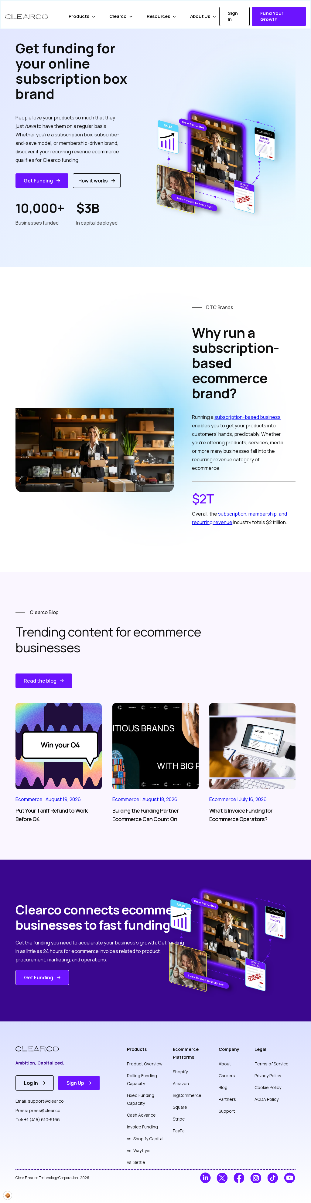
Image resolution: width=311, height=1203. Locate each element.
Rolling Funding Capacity (142, 1079)
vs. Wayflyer (139, 1150)
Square (180, 1107)
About (225, 1064)
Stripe (179, 1119)
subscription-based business (247, 417)
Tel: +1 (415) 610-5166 (37, 1119)
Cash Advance (141, 1115)
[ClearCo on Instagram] (256, 1178)
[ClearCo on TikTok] (273, 1178)
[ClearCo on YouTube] (290, 1178)
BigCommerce (187, 1095)
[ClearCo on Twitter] (222, 1178)
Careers (227, 1075)
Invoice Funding (142, 1127)
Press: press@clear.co (37, 1110)
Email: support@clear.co (39, 1101)
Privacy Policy (268, 1075)
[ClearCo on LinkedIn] (205, 1178)
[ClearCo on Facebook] (239, 1178)
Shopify (180, 1071)
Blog (223, 1087)
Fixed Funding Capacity (140, 1099)
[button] (82, 16)
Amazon (181, 1083)
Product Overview (144, 1064)
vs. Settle (136, 1162)
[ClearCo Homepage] (41, 1048)
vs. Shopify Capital (145, 1138)
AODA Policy (267, 1099)
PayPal (179, 1131)
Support (227, 1111)
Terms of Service (272, 1064)
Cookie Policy (268, 1087)
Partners (227, 1099)
